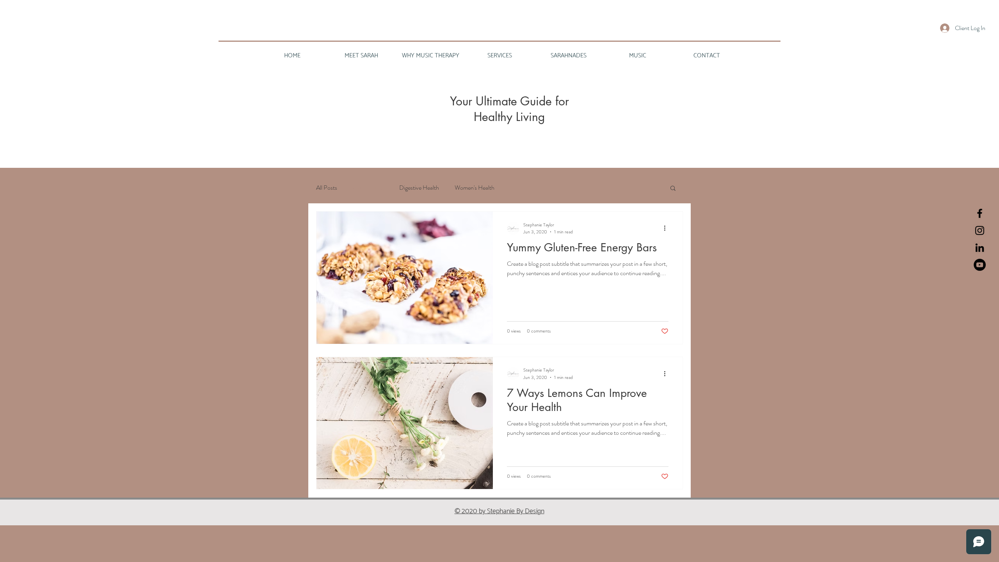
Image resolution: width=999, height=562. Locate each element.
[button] (673, 189)
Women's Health (474, 187)
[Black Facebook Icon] (980, 213)
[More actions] (667, 228)
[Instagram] (980, 230)
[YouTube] (980, 265)
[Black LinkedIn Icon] (980, 248)
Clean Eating (368, 187)
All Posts (326, 187)
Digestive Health (419, 187)
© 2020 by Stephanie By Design (499, 511)
